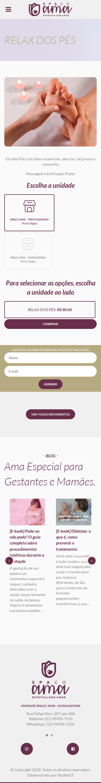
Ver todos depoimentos (50, 414)
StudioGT (66, 775)
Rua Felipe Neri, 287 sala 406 (50, 713)
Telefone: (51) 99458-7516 (51, 718)
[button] (47, 735)
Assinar (50, 384)
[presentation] (9, 561)
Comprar (50, 324)
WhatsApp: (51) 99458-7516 (50, 724)
